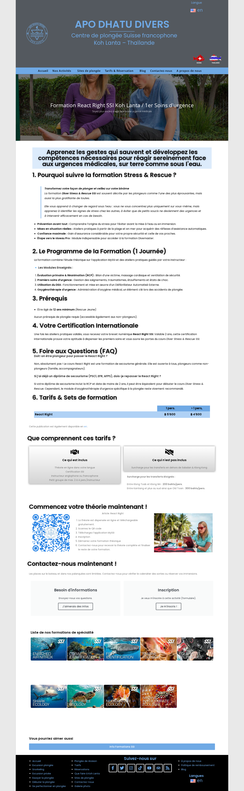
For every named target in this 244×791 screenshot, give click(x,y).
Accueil (36, 761)
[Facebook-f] (113, 768)
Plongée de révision (86, 761)
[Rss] (167, 768)
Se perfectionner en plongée (49, 786)
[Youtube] (149, 768)
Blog (183, 769)
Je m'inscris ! (168, 606)
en (199, 10)
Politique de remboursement (198, 765)
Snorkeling (38, 769)
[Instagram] (131, 768)
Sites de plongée (84, 778)
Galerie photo (82, 786)
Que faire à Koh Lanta (87, 773)
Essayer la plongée (43, 778)
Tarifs (78, 765)
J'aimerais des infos (75, 606)
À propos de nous (191, 761)
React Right (44, 414)
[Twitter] (122, 768)
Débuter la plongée (43, 782)
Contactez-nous (84, 782)
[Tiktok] (140, 768)
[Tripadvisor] (158, 768)
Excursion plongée (42, 765)
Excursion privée (41, 773)
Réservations (82, 769)
